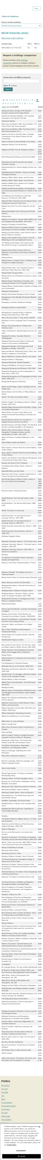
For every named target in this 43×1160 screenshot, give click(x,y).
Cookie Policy (11, 1145)
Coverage (4, 1092)
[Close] (39, 1126)
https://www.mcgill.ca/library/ (12, 38)
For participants (6, 1102)
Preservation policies (8, 1106)
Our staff (4, 1113)
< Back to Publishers (10, 16)
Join (2, 1096)
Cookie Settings (21, 1150)
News (3, 1099)
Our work (4, 1089)
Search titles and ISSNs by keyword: (17, 77)
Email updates (6, 1119)
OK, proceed (21, 1156)
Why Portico (5, 1085)
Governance (5, 1109)
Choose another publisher (11, 22)
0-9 (7, 100)
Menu (36, 8)
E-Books (14, 85)
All (3, 100)
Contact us (5, 1123)
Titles (4, 107)
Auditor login (5, 1116)
